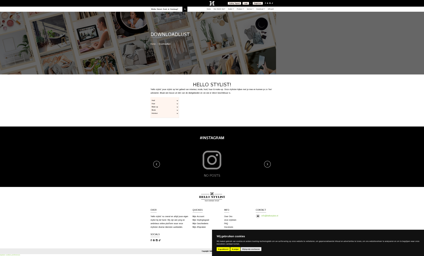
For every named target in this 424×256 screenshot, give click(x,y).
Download (260, 9)
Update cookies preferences (10, 255)
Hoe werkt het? (219, 9)
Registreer (257, 3)
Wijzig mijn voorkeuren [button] (251, 249)
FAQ (226, 223)
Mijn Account (198, 216)
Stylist (230, 9)
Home (209, 9)
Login (246, 3)
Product (240, 9)
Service (250, 9)
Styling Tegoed (234, 3)
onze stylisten (230, 220)
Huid (153, 100)
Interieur (155, 113)
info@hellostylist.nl (269, 215)
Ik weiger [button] (235, 249)
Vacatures (228, 227)
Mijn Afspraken (199, 227)
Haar (153, 104)
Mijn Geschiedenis (200, 223)
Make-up (155, 107)
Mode (154, 110)
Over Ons (228, 216)
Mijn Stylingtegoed (201, 220)
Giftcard (271, 9)
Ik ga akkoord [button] (223, 249)
